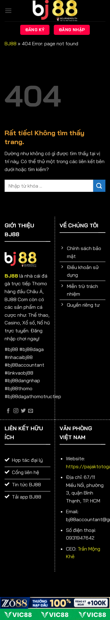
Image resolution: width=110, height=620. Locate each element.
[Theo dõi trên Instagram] (15, 411)
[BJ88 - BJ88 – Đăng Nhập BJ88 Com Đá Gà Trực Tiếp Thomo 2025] (55, 10)
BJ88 (10, 43)
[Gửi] (99, 186)
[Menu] (8, 10)
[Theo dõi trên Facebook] (8, 411)
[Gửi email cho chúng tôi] (30, 411)
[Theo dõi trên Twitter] (23, 411)
